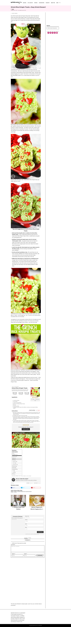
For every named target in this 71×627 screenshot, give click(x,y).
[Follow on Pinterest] (53, 33)
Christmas (15, 490)
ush (13, 250)
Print (35, 400)
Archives (12, 490)
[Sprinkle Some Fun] (16, 2)
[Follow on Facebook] (48, 33)
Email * (25, 553)
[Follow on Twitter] (50, 33)
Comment (13, 544)
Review (26, 519)
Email (26, 527)
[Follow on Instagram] (55, 33)
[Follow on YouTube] (57, 33)
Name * (13, 553)
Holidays (18, 490)
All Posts (12, 491)
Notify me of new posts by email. (19, 543)
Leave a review (26, 429)
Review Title (27, 516)
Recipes (21, 490)
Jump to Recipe (14, 13)
